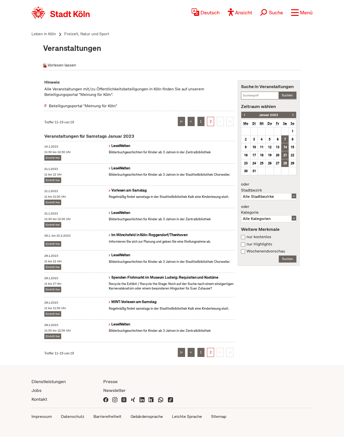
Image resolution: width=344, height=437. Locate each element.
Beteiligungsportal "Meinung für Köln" (83, 105)
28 (285, 163)
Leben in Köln (43, 34)
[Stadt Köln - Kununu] (151, 399)
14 (285, 147)
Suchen (287, 95)
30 (246, 171)
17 (254, 155)
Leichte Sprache (187, 416)
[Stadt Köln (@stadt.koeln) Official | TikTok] (170, 399)
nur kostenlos (259, 237)
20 (277, 155)
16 (246, 155)
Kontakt (39, 399)
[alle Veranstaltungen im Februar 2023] (293, 115)
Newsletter (114, 390)
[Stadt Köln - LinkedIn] (142, 399)
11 (261, 147)
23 (246, 163)
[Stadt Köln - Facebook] (105, 399)
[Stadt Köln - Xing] (132, 399)
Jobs (36, 390)
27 (277, 163)
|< (181, 121)
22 (292, 155)
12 (269, 147)
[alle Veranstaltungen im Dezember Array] (244, 115)
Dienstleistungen (48, 381)
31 (254, 171)
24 (254, 163)
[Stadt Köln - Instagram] (114, 399)
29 (292, 163)
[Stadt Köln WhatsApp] (161, 399)
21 (285, 155)
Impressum (41, 416)
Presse (110, 381)
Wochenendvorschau (266, 251)
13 (277, 147)
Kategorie (250, 209)
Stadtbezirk (251, 187)
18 (261, 155)
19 (269, 155)
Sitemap (218, 416)
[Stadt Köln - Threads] (123, 399)
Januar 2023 (268, 115)
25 (261, 163)
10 (254, 147)
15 (292, 147)
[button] (302, 12)
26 (269, 163)
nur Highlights (259, 244)
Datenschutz (72, 416)
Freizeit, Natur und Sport (86, 34)
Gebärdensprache (146, 416)
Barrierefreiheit (107, 416)
